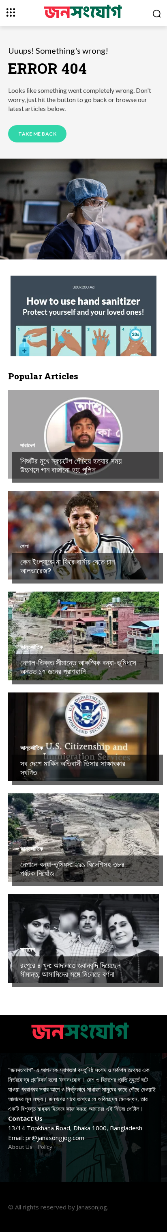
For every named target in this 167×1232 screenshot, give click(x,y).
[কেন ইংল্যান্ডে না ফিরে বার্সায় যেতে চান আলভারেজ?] (83, 535)
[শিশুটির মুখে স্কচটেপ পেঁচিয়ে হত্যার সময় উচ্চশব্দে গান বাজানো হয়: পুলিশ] (83, 434)
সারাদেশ (27, 445)
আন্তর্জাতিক (31, 647)
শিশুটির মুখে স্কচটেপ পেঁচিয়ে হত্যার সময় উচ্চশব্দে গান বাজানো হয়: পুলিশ (71, 465)
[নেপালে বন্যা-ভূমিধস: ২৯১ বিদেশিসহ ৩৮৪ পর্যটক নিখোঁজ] (83, 837)
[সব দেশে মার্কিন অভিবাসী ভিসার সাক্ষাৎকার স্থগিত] (83, 736)
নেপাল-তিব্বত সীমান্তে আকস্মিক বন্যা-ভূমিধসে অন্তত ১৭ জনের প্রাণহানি (78, 667)
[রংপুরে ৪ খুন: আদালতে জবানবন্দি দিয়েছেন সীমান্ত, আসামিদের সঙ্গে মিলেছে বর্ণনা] (83, 938)
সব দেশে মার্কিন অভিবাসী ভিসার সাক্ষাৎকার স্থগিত (72, 768)
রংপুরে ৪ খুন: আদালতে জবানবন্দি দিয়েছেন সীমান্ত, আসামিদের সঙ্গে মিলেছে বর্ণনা (70, 969)
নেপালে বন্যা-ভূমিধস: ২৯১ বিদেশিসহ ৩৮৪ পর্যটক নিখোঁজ (72, 869)
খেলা (24, 546)
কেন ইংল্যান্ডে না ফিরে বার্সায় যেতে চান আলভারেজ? (67, 566)
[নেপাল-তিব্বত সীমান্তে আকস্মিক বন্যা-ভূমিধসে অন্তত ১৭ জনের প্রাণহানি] (83, 636)
